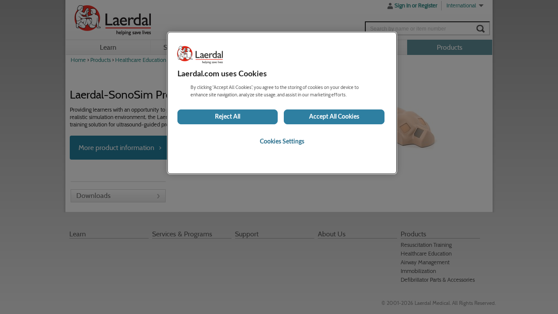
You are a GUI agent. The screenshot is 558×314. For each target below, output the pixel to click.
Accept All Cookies (334, 117)
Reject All (227, 117)
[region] (282, 102)
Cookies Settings (282, 142)
